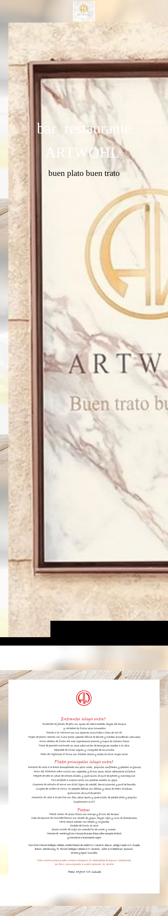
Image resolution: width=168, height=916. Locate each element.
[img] (84, 334)
